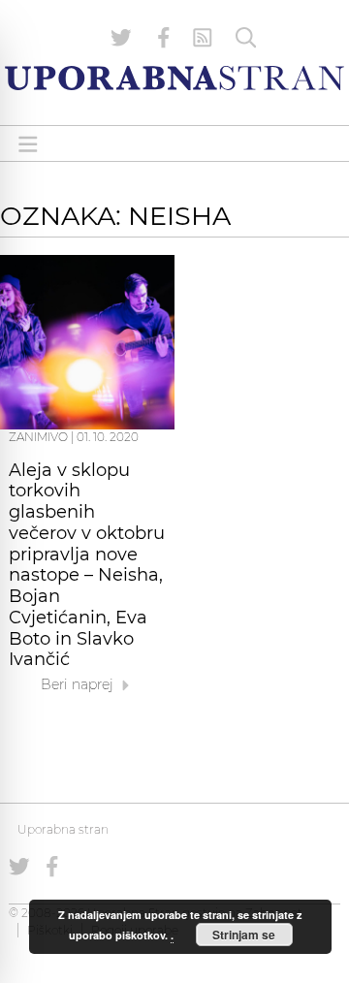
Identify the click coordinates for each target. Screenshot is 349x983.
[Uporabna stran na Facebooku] (163, 37)
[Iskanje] (246, 37)
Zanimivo (38, 436)
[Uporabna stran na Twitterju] (121, 37)
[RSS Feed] (202, 37)
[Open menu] (28, 144)
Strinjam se (243, 934)
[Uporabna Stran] (174, 78)
